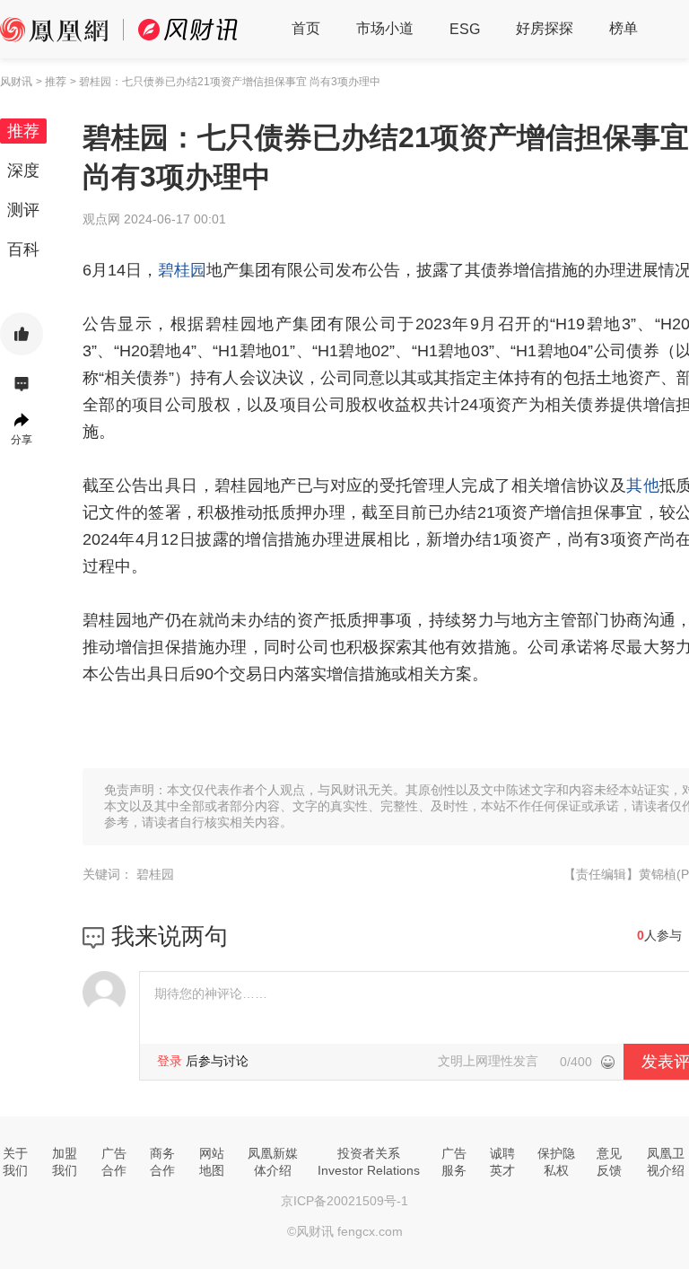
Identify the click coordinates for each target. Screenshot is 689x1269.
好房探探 (544, 28)
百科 (23, 249)
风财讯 (16, 81)
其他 (642, 485)
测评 (23, 210)
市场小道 (385, 28)
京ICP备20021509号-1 (344, 1201)
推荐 (23, 131)
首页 (306, 28)
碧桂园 (182, 270)
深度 (23, 170)
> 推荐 (51, 81)
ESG (464, 29)
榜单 (623, 28)
